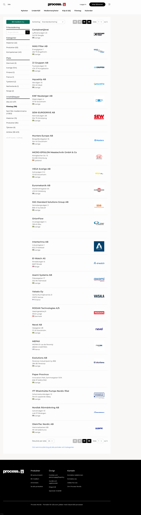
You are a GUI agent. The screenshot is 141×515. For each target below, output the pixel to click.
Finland (10, 72)
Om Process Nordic (74, 486)
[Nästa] (84, 22)
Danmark (11, 63)
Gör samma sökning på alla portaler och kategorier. (53, 447)
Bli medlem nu (18, 22)
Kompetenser (13, 52)
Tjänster (10, 127)
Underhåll (36, 11)
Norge (10, 91)
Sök (9, 4)
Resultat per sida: (39, 441)
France (10, 77)
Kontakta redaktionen (75, 475)
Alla (11, 102)
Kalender (89, 11)
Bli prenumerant (37, 475)
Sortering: (36, 22)
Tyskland (11, 82)
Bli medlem (35, 479)
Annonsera (34, 483)
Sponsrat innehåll (55, 491)
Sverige (11, 68)
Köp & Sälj (66, 11)
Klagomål (52, 487)
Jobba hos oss (72, 483)
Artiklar (12, 132)
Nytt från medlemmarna (16, 112)
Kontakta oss (72, 479)
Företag (77, 11)
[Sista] (89, 22)
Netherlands (12, 86)
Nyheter (24, 11)
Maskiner (11, 43)
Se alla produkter (37, 486)
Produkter (12, 47)
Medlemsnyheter (51, 11)
